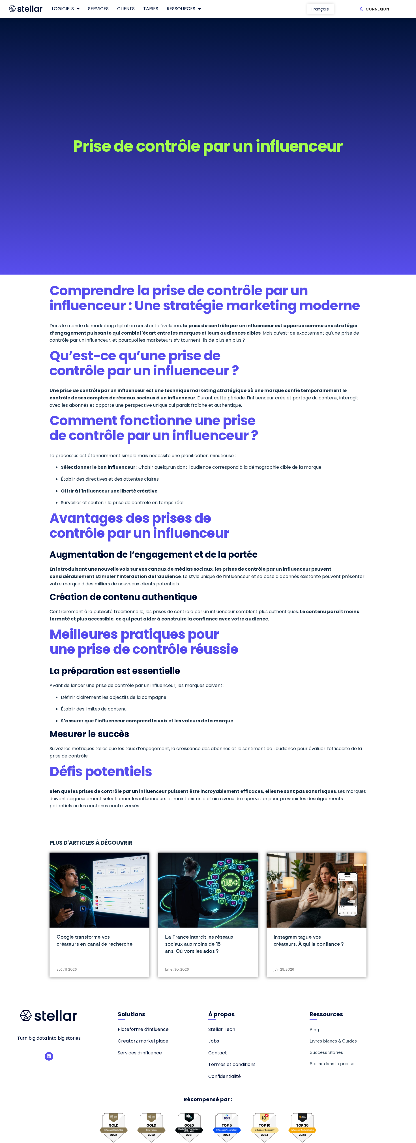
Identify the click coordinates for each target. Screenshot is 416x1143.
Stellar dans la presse (332, 1063)
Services (98, 8)
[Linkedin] (49, 1056)
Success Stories (326, 1052)
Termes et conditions (232, 1064)
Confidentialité (224, 1076)
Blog (314, 1029)
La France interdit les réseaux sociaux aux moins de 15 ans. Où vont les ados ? (199, 944)
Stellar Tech (221, 1029)
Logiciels (63, 8)
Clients (126, 8)
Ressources (181, 8)
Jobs (213, 1041)
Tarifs (150, 8)
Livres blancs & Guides (333, 1040)
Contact (217, 1053)
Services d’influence (140, 1053)
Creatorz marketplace (143, 1041)
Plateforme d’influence (143, 1029)
